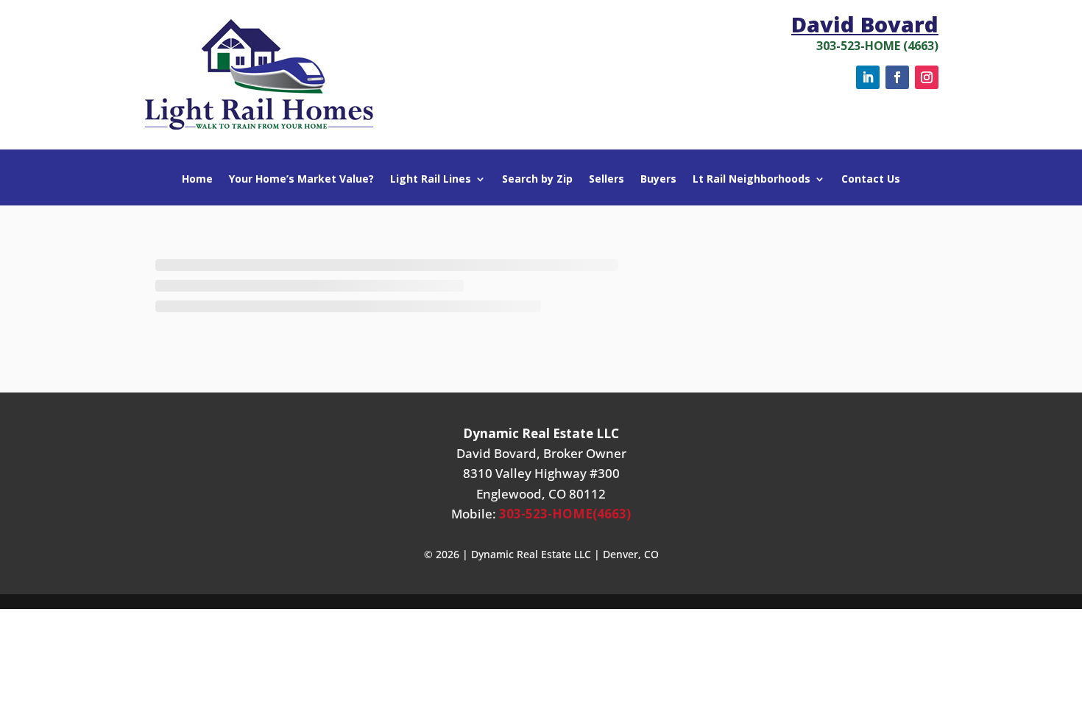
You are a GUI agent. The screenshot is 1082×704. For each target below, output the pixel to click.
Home (197, 180)
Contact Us (870, 180)
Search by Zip (537, 180)
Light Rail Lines (430, 180)
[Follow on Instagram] (926, 77)
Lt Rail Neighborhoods (751, 180)
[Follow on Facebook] (897, 77)
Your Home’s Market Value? (301, 180)
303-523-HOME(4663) (565, 513)
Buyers (658, 180)
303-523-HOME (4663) (877, 46)
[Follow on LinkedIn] (868, 77)
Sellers (606, 180)
